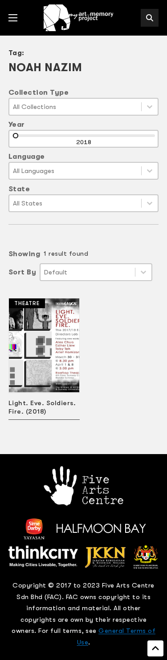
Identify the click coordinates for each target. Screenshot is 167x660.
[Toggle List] (150, 107)
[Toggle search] (150, 18)
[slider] (15, 135)
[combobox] (75, 107)
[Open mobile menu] (12, 17)
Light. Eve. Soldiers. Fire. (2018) (42, 407)
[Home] (79, 17)
